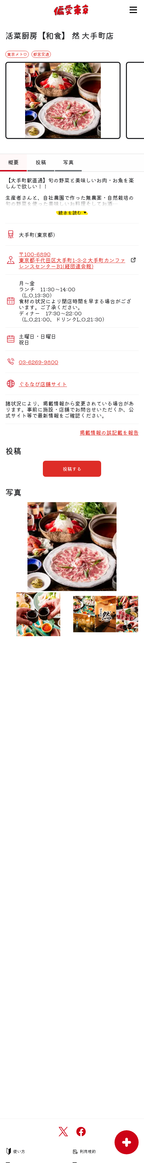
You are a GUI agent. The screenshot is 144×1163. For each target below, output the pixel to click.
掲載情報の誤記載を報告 (109, 432)
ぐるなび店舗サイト (43, 384)
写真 (68, 162)
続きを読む (70, 212)
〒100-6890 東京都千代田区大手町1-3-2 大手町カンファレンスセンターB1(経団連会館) (72, 260)
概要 (13, 162)
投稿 (40, 162)
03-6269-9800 (38, 362)
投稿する (72, 468)
